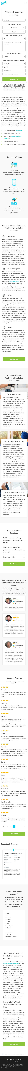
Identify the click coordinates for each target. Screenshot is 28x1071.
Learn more (19, 130)
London (9, 930)
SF (7, 915)
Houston (9, 928)
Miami (8, 921)
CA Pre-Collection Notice (17, 1064)
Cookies (3, 1066)
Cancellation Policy (14, 1066)
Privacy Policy (8, 85)
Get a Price (14, 79)
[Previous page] (3, 826)
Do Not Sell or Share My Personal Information (12, 1065)
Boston (9, 917)
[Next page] (25, 826)
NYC (8, 913)
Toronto (9, 934)
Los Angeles (10, 926)
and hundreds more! (11, 936)
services (9, 1054)
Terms (7, 1066)
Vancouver (9, 932)
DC (8, 923)
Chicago (9, 919)
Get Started (14, 359)
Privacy (8, 1064)
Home (5, 1054)
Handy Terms (21, 84)
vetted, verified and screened (11, 963)
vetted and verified (14, 281)
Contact (3, 1064)
